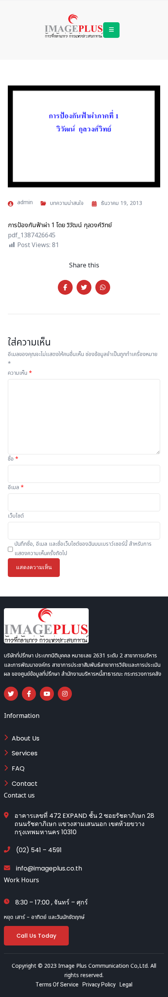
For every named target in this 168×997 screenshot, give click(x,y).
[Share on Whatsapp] (102, 287)
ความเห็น (20, 373)
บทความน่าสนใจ (67, 203)
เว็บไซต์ (16, 516)
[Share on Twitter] (84, 287)
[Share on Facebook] (65, 287)
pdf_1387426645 (31, 235)
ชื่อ (13, 459)
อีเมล (16, 487)
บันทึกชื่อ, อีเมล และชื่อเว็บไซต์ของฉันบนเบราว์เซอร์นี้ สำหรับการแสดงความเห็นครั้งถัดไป (83, 548)
